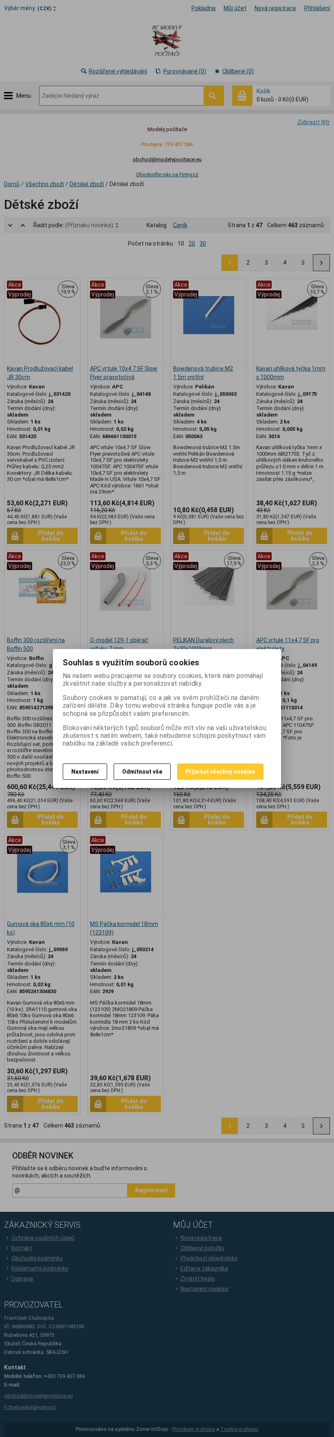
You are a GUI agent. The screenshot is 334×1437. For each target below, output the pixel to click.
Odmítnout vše (142, 771)
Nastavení (85, 771)
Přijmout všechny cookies (220, 771)
